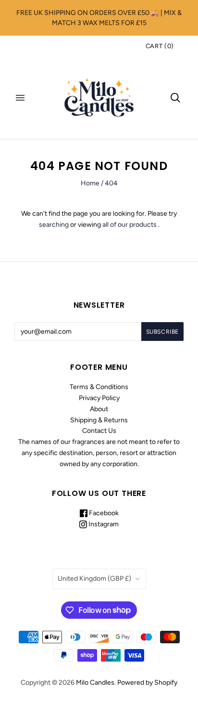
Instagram (103, 524)
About (99, 409)
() (160, 46)
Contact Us (99, 431)
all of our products (129, 225)
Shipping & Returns (99, 420)
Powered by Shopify (147, 682)
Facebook (103, 513)
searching (54, 225)
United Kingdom (94, 578)
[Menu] (20, 97)
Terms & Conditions (99, 387)
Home (90, 183)
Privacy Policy (99, 398)
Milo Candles (95, 682)
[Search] (175, 98)
